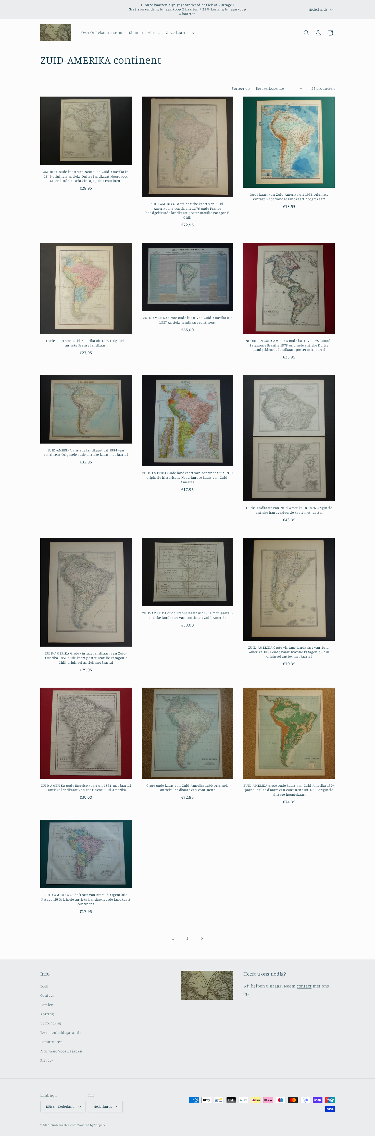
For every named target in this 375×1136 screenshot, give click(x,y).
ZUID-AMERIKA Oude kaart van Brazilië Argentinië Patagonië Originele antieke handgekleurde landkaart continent (85, 899)
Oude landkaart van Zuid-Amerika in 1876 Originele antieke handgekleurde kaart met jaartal (289, 510)
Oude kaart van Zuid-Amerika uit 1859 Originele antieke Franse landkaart (86, 343)
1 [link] (173, 938)
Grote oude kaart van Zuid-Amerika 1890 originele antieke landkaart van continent (187, 787)
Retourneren (51, 1041)
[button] (144, 32)
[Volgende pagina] (202, 938)
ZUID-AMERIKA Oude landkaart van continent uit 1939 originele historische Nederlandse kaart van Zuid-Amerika (187, 477)
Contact (47, 995)
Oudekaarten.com (63, 1125)
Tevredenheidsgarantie (61, 1032)
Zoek (44, 986)
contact (304, 985)
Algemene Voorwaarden (61, 1051)
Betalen (47, 1005)
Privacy (46, 1060)
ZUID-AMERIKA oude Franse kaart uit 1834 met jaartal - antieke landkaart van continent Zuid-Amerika (187, 615)
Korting (47, 1014)
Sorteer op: (241, 88)
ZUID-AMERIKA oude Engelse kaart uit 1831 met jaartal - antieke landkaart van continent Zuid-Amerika (86, 787)
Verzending (50, 1023)
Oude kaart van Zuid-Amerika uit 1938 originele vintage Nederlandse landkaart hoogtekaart (289, 197)
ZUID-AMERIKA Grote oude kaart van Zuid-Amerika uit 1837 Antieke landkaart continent (187, 320)
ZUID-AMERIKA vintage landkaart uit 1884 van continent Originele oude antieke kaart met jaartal (86, 452)
